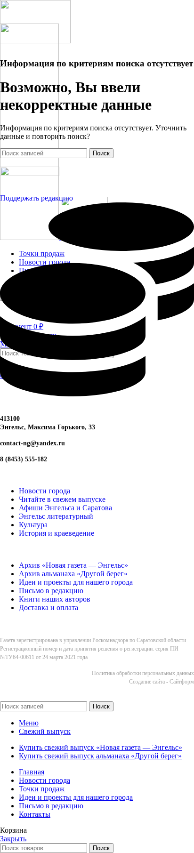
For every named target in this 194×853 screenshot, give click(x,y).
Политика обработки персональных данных (143, 673)
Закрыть (13, 839)
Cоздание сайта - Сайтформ (161, 681)
